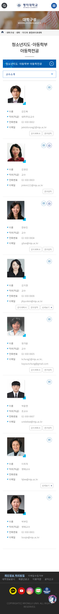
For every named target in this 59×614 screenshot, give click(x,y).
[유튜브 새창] (21, 589)
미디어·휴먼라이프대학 (32, 32)
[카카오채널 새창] (13, 589)
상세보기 (46, 307)
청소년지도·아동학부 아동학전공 (24, 64)
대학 (18, 32)
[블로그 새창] (38, 589)
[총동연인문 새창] (46, 589)
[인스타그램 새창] (30, 589)
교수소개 (10, 74)
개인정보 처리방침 (14, 575)
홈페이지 (49, 145)
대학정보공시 (8, 579)
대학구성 (10, 32)
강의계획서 (35, 133)
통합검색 (4, 5)
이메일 (49, 87)
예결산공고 (23, 579)
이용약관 (37, 579)
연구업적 (48, 133)
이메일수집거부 (35, 575)
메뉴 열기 (54, 6)
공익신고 (49, 579)
